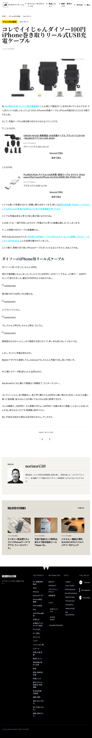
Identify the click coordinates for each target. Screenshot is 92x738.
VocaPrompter (70, 593)
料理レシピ (37, 678)
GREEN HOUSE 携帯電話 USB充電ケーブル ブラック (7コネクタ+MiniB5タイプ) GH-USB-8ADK (54, 137)
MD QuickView (69, 613)
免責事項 (51, 595)
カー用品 (36, 633)
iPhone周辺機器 (14, 16)
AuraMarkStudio (54, 625)
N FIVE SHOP (52, 618)
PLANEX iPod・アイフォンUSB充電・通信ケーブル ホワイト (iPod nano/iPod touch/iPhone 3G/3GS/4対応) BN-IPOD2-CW (54, 176)
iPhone (80, 4)
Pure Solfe (70, 585)
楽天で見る (56, 157)
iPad (35, 588)
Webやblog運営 (38, 614)
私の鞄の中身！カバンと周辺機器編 (21, 106)
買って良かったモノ (38, 708)
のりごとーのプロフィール (36, 4)
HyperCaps (70, 597)
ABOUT (51, 581)
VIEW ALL (81, 508)
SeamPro (69, 604)
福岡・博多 (36, 697)
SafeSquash (70, 589)
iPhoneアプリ (38, 595)
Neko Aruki (70, 608)
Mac (88, 4)
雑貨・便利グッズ (66, 4)
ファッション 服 (38, 644)
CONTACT (52, 585)
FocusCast (70, 601)
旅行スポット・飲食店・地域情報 (38, 684)
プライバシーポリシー (53, 590)
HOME (4, 16)
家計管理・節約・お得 (37, 663)
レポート (36, 648)
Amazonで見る (56, 153)
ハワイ (35, 641)
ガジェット (36, 637)
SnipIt (68, 581)
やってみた (36, 629)
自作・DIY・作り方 (38, 702)
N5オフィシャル (54, 610)
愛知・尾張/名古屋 (38, 673)
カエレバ (33, 143)
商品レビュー (52, 4)
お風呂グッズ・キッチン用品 (38, 624)
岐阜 (34, 668)
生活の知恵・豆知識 (37, 692)
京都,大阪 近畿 (37, 653)
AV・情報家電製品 (38, 582)
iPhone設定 (37, 605)
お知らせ (36, 619)
